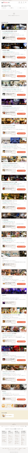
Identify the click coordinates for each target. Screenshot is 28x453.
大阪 (18, 426)
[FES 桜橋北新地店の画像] (14, 216)
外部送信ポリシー (16, 448)
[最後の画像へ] (25, 27)
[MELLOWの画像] (14, 387)
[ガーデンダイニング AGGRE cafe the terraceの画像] (14, 159)
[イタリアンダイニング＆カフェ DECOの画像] (14, 367)
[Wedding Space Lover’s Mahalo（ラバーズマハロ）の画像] (14, 83)
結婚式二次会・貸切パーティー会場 (14, 426)
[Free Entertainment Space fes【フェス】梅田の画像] (14, 178)
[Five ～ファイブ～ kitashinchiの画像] (14, 272)
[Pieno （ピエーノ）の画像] (14, 254)
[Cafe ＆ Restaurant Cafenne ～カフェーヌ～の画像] (14, 196)
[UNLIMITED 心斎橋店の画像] (14, 46)
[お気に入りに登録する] (25, 31)
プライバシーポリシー (12, 448)
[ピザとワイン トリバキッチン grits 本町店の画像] (14, 329)
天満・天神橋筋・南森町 (22, 426)
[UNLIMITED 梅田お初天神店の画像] (14, 102)
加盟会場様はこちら (21, 448)
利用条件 (8, 448)
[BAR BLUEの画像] (14, 291)
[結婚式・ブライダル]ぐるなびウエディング (5, 426)
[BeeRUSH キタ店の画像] (14, 349)
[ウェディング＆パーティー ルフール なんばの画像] (14, 140)
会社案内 (3, 448)
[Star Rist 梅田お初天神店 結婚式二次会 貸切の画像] (14, 27)
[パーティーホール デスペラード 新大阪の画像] (14, 121)
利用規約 (6, 448)
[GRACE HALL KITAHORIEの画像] (14, 65)
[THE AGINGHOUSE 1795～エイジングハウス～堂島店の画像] (14, 310)
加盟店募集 (24, 448)
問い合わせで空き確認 (22, 133)
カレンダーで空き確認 (22, 38)
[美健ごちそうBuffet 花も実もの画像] (14, 234)
